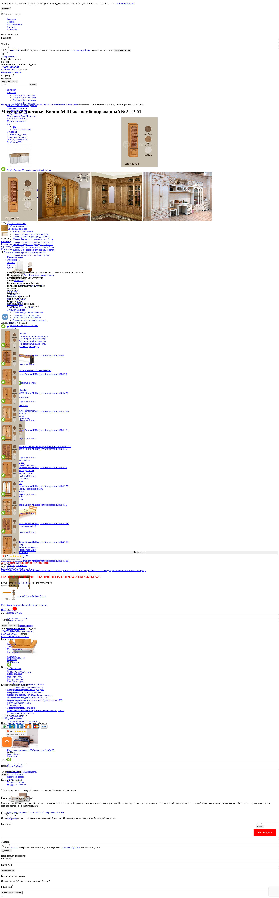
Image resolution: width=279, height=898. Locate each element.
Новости (11, 677)
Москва (11, 785)
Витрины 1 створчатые (24, 95)
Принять (6, 9)
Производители (15, 24)
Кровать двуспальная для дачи (28, 687)
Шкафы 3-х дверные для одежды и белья (33, 242)
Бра (14, 126)
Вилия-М (18, 280)
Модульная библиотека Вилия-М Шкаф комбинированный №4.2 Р (34, 374)
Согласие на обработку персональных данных (30, 695)
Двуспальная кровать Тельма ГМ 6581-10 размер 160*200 (35, 812)
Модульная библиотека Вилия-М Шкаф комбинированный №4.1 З (34, 505)
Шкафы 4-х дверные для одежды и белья (33, 244)
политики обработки (80, 50)
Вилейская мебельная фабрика (39, 275)
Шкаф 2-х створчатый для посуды (29, 338)
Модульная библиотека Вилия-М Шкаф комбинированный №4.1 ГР (35, 542)
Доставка (11, 27)
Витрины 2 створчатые (24, 97)
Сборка (10, 22)
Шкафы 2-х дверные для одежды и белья (33, 239)
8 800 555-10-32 (9, 69)
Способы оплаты (15, 708)
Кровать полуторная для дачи (27, 692)
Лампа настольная (22, 129)
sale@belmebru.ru (9, 718)
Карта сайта (13, 662)
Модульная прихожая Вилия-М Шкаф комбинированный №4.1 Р (39, 446)
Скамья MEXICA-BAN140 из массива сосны (29, 370)
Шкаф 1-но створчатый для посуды (30, 336)
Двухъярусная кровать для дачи (28, 684)
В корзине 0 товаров (11, 72)
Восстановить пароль (11, 893)
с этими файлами (125, 3)
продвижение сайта (22, 723)
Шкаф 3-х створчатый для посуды (29, 341)
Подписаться (8, 871)
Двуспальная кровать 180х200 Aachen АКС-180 (30, 750)
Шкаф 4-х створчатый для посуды (29, 344)
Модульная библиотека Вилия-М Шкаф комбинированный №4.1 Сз (34, 430)
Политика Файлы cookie (19, 703)
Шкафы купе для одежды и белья (29, 252)
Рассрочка (12, 692)
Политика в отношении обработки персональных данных (35, 710)
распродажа (265, 832)
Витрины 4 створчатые (24, 103)
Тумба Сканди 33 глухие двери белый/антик (29, 170)
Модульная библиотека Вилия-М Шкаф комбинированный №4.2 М (34, 393)
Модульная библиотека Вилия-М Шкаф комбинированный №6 (32, 355)
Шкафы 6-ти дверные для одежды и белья (33, 249)
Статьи (10, 680)
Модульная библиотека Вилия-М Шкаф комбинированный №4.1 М (34, 486)
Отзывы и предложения (19, 672)
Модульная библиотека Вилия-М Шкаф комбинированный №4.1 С (34, 449)
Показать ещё (139, 552)
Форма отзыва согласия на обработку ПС (27, 697)
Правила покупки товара (19, 690)
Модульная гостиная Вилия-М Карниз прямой (24, 605)
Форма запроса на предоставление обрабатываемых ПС (34, 700)
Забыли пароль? (29, 772)
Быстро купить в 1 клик (13, 244)
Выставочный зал (10, 636)
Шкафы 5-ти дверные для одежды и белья (33, 247)
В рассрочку (7, 246)
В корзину (12, 756)
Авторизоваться (9, 56)
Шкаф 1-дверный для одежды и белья (31, 236)
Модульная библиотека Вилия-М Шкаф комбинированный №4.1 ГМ (35, 560)
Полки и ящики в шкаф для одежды (30, 234)
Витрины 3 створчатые (24, 100)
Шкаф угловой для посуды (26, 346)
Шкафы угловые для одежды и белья (31, 255)
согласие (15, 50)
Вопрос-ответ (13, 652)
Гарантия (11, 19)
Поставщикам (14, 674)
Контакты (12, 29)
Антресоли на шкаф (23, 231)
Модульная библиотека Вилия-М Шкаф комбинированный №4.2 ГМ (35, 411)
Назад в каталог (9, 610)
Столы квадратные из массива (28, 312)
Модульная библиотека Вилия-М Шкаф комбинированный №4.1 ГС (35, 523)
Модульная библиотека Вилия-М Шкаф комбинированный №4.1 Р (34, 467)
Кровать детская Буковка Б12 (21, 526)
